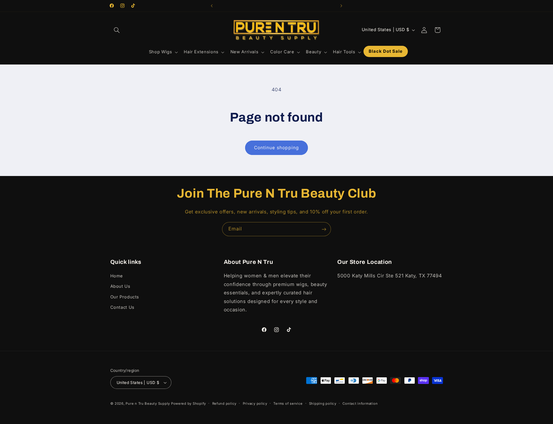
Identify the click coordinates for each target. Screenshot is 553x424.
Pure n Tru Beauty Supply (148, 404)
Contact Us (122, 307)
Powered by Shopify (188, 404)
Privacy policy (255, 404)
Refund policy (224, 404)
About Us (120, 286)
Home (116, 276)
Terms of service (288, 404)
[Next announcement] (341, 6)
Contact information (360, 404)
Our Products (124, 297)
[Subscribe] (324, 229)
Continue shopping (276, 147)
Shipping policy (322, 404)
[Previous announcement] (211, 6)
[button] (117, 30)
